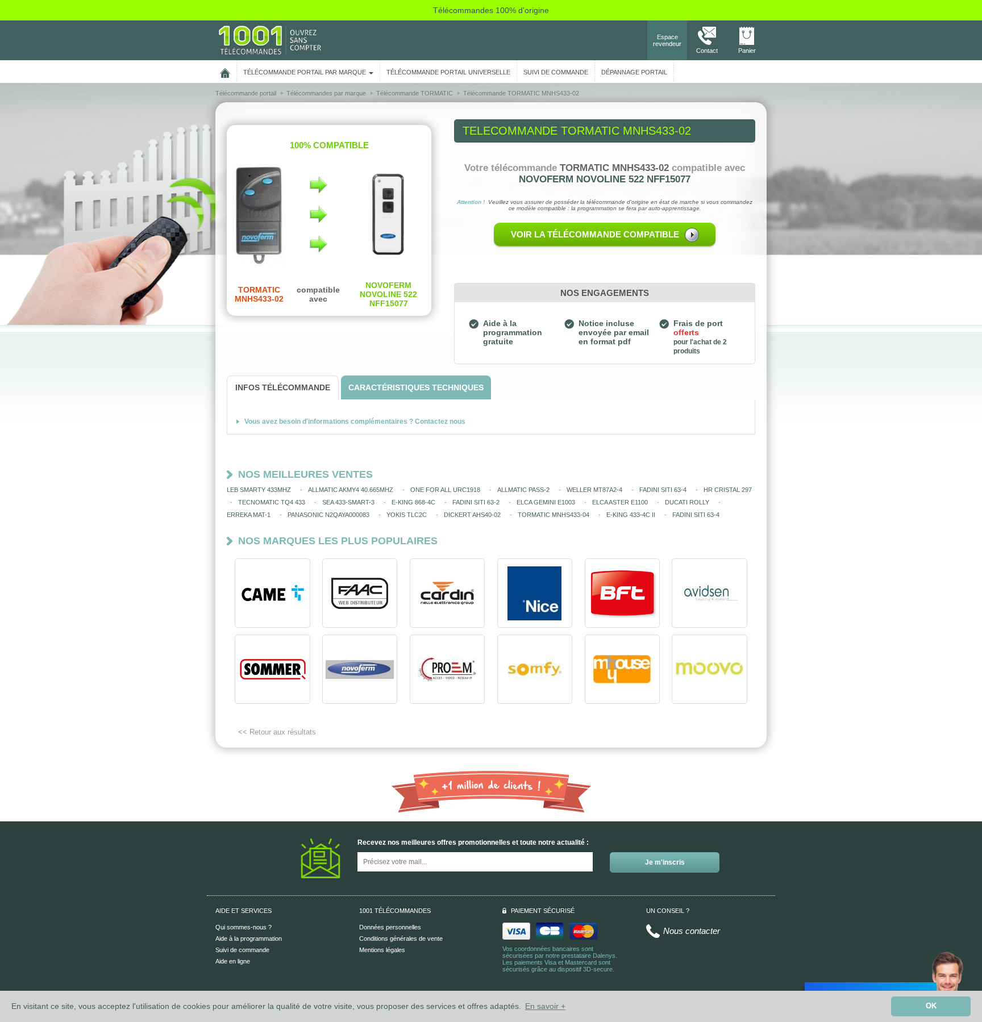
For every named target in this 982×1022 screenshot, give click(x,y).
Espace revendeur (667, 40)
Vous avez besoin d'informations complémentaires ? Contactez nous (354, 422)
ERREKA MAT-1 (249, 514)
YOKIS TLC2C (406, 514)
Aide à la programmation (248, 938)
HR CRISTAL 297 (728, 489)
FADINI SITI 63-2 (476, 502)
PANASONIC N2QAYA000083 (328, 514)
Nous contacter (691, 931)
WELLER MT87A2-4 (594, 489)
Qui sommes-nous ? (243, 927)
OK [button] (931, 1006)
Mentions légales (382, 949)
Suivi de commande (242, 949)
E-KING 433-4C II (630, 514)
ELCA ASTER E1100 (620, 502)
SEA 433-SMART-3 (348, 502)
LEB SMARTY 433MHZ (259, 489)
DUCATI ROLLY (687, 502)
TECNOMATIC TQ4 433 (271, 502)
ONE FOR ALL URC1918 (445, 489)
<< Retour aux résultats (277, 732)
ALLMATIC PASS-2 (523, 489)
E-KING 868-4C (413, 502)
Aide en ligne (232, 961)
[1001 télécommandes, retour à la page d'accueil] (225, 71)
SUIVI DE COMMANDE (555, 72)
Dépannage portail (634, 72)
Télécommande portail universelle (448, 72)
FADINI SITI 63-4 (662, 489)
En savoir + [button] (545, 1006)
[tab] (283, 388)
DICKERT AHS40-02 (472, 514)
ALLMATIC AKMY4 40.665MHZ (350, 489)
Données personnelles (390, 927)
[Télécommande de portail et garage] (269, 39)
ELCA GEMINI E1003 (546, 502)
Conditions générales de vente (401, 938)
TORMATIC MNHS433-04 (553, 514)
